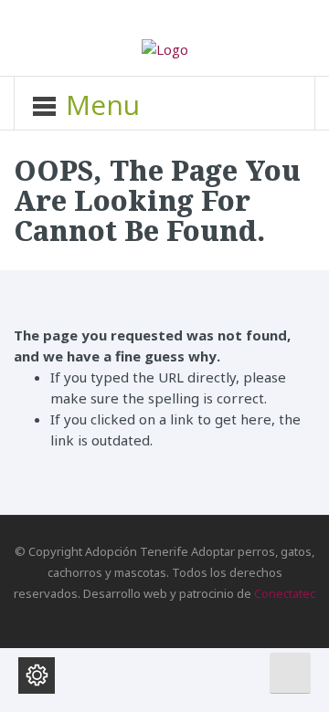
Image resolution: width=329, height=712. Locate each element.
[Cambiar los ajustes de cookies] (36, 675)
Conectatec (284, 593)
